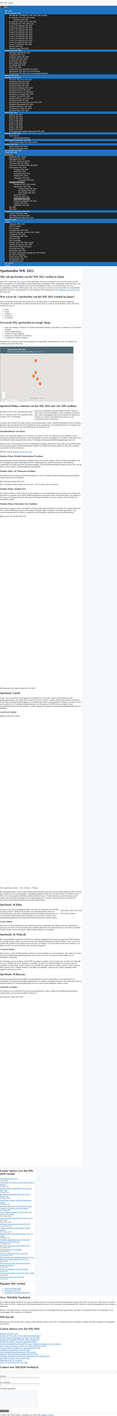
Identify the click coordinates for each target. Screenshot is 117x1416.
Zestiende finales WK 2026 (19, 57)
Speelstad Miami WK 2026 (19, 110)
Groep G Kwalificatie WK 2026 (20, 38)
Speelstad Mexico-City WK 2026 (21, 98)
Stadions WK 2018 (21, 176)
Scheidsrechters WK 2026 (18, 230)
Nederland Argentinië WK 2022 (25, 201)
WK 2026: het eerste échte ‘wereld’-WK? (15, 1246)
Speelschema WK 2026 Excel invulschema (24, 71)
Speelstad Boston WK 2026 (19, 84)
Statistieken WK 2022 (22, 205)
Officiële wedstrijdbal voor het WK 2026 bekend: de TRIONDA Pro (15, 1241)
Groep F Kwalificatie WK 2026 (20, 36)
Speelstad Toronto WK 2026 (19, 96)
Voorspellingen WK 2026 (18, 236)
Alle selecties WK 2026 (13, 151)
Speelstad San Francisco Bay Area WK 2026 (25, 102)
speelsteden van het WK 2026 (69, 290)
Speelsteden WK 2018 (22, 174)
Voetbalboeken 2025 (16, 259)
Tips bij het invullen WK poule (20, 247)
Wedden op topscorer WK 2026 (20, 245)
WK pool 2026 (14, 238)
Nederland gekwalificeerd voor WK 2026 (15, 1224)
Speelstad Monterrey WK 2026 (20, 106)
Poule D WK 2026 (16, 121)
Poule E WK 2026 (16, 123)
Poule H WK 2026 (16, 129)
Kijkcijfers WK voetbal (17, 157)
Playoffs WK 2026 (16, 46)
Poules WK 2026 (11, 113)
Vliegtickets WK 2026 (17, 234)
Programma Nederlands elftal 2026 (17, 211)
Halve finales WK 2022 (26, 193)
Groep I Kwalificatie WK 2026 (20, 42)
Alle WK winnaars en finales (19, 161)
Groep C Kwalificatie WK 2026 (20, 30)
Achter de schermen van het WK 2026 (14, 1269)
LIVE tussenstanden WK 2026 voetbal (23, 142)
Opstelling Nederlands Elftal (19, 216)
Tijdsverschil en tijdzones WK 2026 (17, 140)
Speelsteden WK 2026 (13, 78)
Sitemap (44, 1415)
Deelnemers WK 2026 (13, 133)
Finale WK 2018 (20, 172)
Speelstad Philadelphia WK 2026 (21, 104)
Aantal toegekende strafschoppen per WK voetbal (18, 1352)
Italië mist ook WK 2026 (9, 1179)
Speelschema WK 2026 (13, 51)
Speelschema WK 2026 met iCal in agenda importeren (28, 73)
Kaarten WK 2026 (11, 144)
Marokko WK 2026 (21, 20)
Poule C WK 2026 (16, 119)
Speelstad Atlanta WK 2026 (19, 82)
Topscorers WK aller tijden (19, 163)
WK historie (9, 155)
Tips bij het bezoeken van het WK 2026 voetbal (17, 1273)
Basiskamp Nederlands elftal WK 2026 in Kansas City (19, 1340)
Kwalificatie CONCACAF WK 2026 (22, 22)
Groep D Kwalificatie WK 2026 (20, 32)
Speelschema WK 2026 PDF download (23, 69)
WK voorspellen (15, 240)
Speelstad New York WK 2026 (20, 108)
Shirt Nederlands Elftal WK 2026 (21, 218)
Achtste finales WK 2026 (18, 59)
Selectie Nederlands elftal (18, 213)
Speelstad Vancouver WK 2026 (20, 80)
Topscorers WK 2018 (26, 180)
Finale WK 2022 (20, 195)
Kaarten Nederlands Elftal (18, 148)
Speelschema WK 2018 (17, 167)
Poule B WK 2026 (16, 117)
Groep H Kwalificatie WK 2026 (20, 40)
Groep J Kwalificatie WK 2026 (20, 44)
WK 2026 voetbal (6, 3)
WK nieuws (9, 263)
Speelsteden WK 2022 (22, 199)
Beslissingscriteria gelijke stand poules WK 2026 (26, 131)
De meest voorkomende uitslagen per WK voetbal (27, 253)
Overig (7, 222)
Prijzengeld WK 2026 (17, 159)
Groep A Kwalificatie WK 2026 (20, 26)
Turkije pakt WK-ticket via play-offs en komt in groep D (20, 1336)
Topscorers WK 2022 (21, 197)
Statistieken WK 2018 (22, 178)
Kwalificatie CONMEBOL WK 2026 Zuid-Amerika (28, 15)
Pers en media (14, 228)
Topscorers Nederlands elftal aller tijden (23, 165)
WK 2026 (8, 11)
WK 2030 (12, 209)
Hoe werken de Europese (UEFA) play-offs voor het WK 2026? (23, 1346)
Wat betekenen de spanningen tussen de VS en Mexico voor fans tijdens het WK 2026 (17, 1258)
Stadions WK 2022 (21, 203)
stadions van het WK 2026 (22, 452)
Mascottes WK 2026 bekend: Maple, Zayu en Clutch (19, 1354)
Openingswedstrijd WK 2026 (19, 53)
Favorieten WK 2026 (16, 249)
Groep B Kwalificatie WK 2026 (20, 28)
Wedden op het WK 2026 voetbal (21, 242)
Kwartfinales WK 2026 (17, 61)
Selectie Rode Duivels (22, 138)
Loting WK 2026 (11, 153)
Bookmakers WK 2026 (17, 251)
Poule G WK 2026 (16, 127)
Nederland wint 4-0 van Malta (11, 1250)
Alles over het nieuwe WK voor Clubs (14, 1253)
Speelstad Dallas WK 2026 (19, 86)
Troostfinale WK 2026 (17, 65)
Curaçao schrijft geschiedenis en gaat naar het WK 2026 (20, 1348)
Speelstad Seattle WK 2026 (19, 100)
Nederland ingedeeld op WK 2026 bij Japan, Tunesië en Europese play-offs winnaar (16, 1207)
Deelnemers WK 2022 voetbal (25, 184)
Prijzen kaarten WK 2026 (18, 146)
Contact (7, 265)
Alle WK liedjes (15, 226)
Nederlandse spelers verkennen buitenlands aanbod (18, 1342)
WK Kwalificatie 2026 (13, 13)
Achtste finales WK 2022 (27, 189)
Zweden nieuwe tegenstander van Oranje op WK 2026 (20, 1338)
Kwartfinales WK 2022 (26, 191)
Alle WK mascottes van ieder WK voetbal (24, 232)
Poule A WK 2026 (16, 115)
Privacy (51, 1415)
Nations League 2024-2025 (19, 48)
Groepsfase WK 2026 (17, 55)
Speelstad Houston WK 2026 (19, 90)
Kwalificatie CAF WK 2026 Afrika (22, 18)
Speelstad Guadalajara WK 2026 (21, 88)
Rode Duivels (14, 136)
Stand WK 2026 (10, 220)
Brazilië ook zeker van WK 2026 (12, 1277)
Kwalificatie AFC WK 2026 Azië (21, 24)
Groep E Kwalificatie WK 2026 (20, 34)
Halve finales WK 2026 (17, 63)
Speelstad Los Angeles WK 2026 (21, 94)
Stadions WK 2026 (11, 75)
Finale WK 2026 (15, 67)
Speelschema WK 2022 (22, 187)
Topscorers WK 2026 (17, 224)
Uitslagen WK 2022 (16, 182)
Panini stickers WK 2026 (18, 257)
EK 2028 (12, 207)
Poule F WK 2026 (15, 125)
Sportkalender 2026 (16, 261)
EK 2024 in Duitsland (17, 255)
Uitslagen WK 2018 (21, 169)
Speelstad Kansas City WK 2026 (21, 92)
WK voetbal (20, 282)
